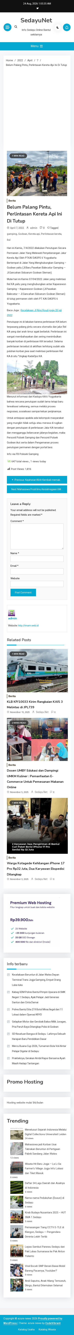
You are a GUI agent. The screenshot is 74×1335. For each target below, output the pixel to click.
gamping (12, 234)
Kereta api (34, 234)
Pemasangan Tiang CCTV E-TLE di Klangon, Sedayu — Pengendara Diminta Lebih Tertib (44, 1232)
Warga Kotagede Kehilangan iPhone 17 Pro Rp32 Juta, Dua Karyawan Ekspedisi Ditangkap (36, 868)
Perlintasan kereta (51, 234)
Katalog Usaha (26, 1329)
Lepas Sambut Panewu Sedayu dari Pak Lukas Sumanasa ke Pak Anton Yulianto (45, 1251)
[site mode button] (58, 27)
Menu (35, 46)
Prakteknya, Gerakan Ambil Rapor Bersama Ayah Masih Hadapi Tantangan (38, 1061)
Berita (12, 200)
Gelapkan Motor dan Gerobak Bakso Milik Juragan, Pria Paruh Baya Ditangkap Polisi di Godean (39, 1024)
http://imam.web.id (28, 625)
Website (15, 578)
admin (33, 228)
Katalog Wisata (47, 1329)
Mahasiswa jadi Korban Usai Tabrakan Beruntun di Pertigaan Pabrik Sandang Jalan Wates (42, 1149)
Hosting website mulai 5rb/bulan (25, 1102)
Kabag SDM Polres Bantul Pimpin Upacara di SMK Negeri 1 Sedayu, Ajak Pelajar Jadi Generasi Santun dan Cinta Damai (38, 997)
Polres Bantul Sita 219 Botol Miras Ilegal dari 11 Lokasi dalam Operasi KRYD (37, 1012)
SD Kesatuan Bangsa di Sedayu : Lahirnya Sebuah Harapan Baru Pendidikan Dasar (39, 1036)
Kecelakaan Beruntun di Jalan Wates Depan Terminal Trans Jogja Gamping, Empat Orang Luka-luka (36, 979)
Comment (17, 521)
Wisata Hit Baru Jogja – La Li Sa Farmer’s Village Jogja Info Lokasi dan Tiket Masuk (44, 1168)
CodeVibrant (53, 1323)
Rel (8, 240)
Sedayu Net (42, 712)
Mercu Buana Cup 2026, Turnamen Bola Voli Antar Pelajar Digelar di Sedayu (39, 1049)
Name (14, 553)
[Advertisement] (37, 106)
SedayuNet (36, 20)
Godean (22, 234)
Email (14, 565)
